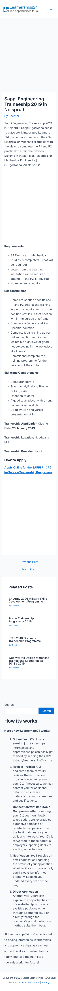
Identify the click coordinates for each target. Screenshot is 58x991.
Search (9, 704)
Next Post (29, 569)
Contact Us (25, 982)
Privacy (45, 982)
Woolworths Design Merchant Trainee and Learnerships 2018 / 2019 (29, 660)
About (36, 982)
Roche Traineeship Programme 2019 (21, 620)
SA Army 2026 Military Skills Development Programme (28, 600)
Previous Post (29, 561)
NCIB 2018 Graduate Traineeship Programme (25, 639)
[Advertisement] (29, 52)
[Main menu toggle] (51, 9)
